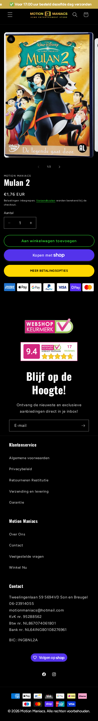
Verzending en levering (29, 491)
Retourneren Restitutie (29, 480)
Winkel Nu (18, 567)
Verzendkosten (45, 200)
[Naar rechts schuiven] (59, 167)
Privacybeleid (20, 469)
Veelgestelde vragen (26, 556)
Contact (16, 545)
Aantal (9, 213)
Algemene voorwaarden (29, 458)
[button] (10, 14)
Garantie (16, 502)
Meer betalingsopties (49, 270)
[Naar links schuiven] (39, 167)
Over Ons (17, 534)
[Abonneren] (83, 426)
